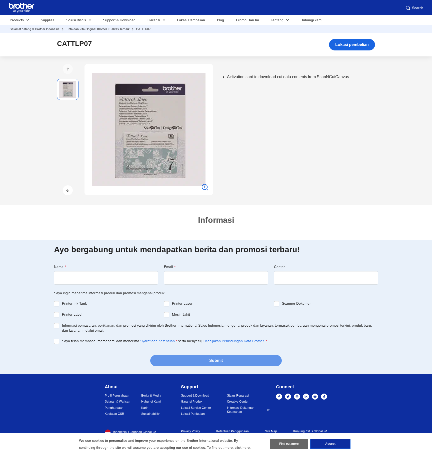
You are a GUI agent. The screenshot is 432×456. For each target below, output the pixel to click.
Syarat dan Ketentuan (157, 341)
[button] (68, 69)
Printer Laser (182, 303)
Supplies (47, 20)
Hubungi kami (311, 20)
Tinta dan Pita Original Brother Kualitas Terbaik (98, 29)
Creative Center (237, 401)
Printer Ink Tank (74, 303)
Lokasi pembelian (352, 44)
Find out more (289, 444)
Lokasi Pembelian (191, 20)
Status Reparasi (238, 395)
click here (242, 448)
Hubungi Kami (151, 401)
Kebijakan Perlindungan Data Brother (234, 341)
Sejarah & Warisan (117, 401)
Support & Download (119, 20)
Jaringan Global (141, 432)
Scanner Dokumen (297, 303)
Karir (144, 408)
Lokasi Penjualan (193, 414)
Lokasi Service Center (196, 408)
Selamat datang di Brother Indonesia (35, 29)
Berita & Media (151, 395)
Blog (220, 20)
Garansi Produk (191, 401)
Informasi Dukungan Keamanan (240, 410)
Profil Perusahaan (117, 395)
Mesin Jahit (181, 314)
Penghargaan (114, 408)
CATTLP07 (143, 29)
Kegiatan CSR (114, 414)
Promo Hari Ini (247, 20)
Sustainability (150, 414)
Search (417, 8)
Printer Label (72, 314)
